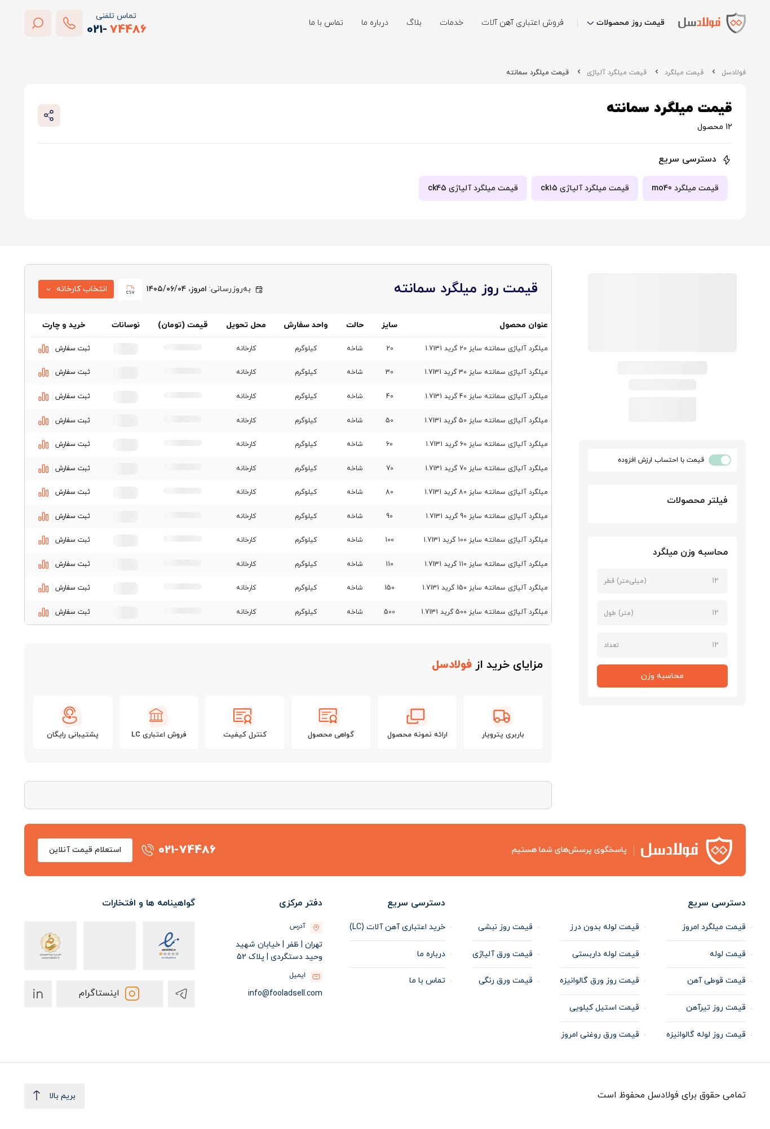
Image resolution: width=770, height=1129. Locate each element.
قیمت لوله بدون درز (604, 927)
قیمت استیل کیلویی (604, 1007)
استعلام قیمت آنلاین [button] (85, 850)
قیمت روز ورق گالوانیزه (599, 980)
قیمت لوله (728, 954)
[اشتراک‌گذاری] (49, 115)
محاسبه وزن (662, 676)
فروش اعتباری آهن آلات (522, 22)
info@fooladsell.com (285, 993)
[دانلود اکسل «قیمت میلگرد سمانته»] (130, 289)
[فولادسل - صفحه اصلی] (712, 23)
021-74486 (187, 850)
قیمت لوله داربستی (605, 954)
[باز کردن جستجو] (37, 23)
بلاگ (414, 22)
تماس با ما (326, 22)
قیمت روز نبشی (505, 927)
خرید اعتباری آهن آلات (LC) (397, 927)
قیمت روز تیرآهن (716, 1007)
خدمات (451, 22)
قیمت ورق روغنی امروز (600, 1034)
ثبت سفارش (72, 348)
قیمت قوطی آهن (716, 980)
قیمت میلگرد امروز (714, 927)
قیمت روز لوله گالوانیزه (706, 1034)
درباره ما (374, 22)
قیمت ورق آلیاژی (502, 954)
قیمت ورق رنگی (506, 980)
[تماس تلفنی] (69, 23)
